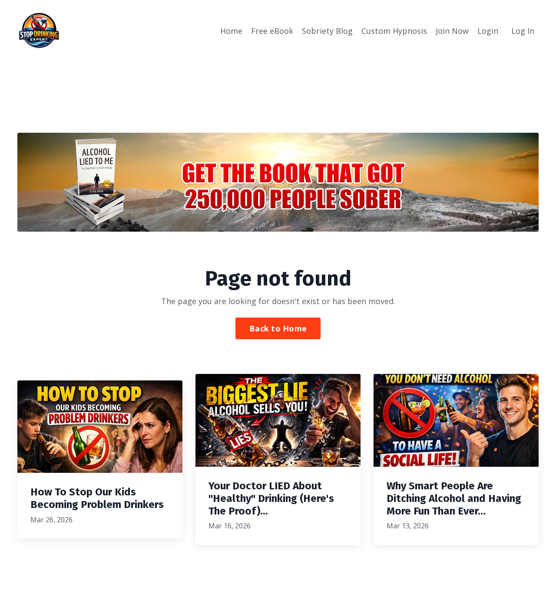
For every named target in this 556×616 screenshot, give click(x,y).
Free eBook (272, 31)
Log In (522, 31)
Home (231, 31)
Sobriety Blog (327, 31)
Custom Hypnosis (394, 31)
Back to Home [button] (278, 328)
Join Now (452, 31)
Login (487, 31)
